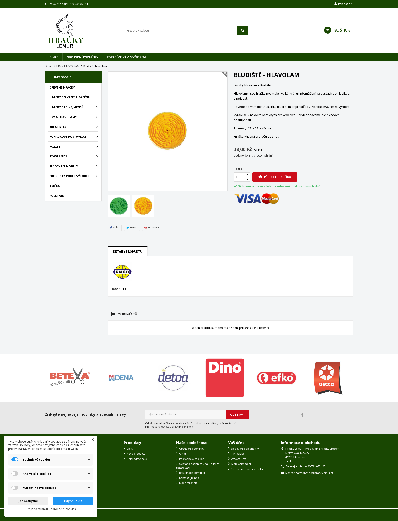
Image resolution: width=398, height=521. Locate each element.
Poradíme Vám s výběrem (126, 57)
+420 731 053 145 (79, 4)
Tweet (133, 227)
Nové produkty (135, 453)
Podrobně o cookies (191, 459)
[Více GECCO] (328, 378)
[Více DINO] (225, 378)
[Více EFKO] (276, 378)
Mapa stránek (187, 483)
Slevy (129, 449)
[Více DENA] (121, 378)
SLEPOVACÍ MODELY (63, 166)
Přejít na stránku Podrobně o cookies (51, 509)
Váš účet (236, 442)
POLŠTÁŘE (56, 196)
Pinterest (153, 227)
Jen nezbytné (28, 501)
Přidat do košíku (274, 177)
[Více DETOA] (173, 378)
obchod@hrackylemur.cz (318, 473)
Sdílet (115, 227)
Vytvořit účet (238, 459)
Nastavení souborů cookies (248, 469)
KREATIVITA (58, 127)
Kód (115, 289)
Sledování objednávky (245, 449)
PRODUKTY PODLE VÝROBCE (69, 176)
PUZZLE (54, 146)
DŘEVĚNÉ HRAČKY (62, 87)
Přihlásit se (238, 453)
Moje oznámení (241, 464)
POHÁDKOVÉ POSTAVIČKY (67, 136)
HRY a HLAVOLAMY (63, 117)
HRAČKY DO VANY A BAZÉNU (69, 97)
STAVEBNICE (58, 156)
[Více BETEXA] (69, 378)
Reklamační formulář (191, 473)
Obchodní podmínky (82, 57)
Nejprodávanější (136, 459)
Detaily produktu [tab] (127, 251)
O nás (53, 57)
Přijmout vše (73, 501)
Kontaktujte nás (188, 478)
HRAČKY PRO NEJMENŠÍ (66, 107)
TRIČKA (54, 186)
